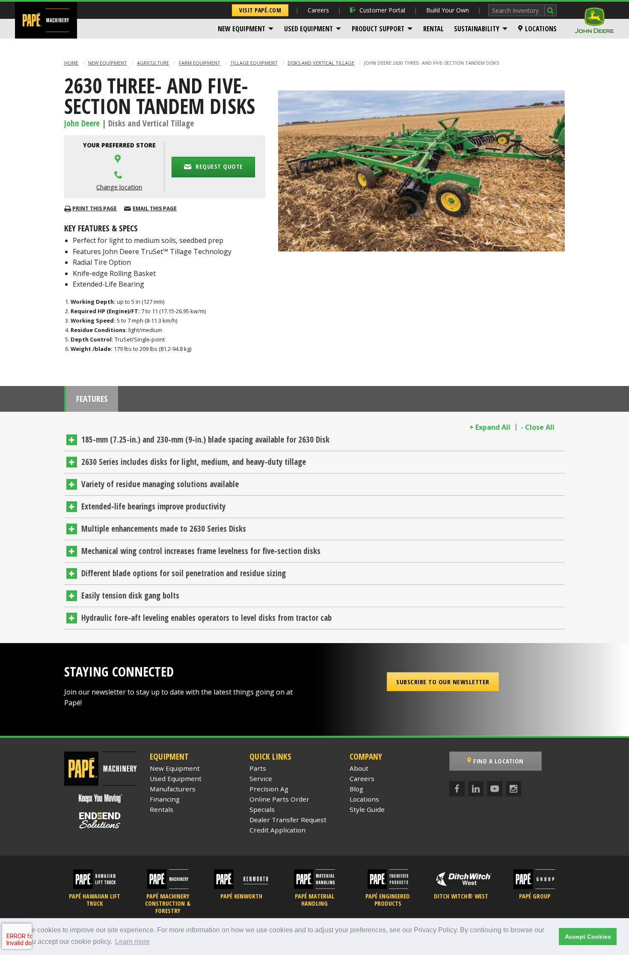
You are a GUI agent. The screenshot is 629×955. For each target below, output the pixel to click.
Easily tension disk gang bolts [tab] (130, 595)
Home (71, 63)
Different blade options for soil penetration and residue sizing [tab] (183, 573)
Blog (356, 788)
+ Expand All (489, 427)
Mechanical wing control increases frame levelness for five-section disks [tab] (200, 551)
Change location (119, 187)
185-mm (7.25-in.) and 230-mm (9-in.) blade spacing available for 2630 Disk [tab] (205, 439)
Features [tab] (92, 398)
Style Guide (367, 809)
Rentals (161, 809)
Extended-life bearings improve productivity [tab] (153, 506)
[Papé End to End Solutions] (100, 820)
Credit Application (277, 830)
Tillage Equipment (254, 63)
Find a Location (498, 761)
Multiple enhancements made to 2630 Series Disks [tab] (163, 528)
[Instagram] (513, 788)
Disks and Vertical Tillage (321, 63)
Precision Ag (268, 788)
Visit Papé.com (260, 10)
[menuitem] (246, 28)
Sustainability (476, 28)
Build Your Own (447, 10)
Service (260, 778)
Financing (165, 799)
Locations (541, 28)
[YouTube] (494, 788)
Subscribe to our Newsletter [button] (443, 681)
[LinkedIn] (476, 788)
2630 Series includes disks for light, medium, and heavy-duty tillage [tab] (193, 461)
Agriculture (153, 63)
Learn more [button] (132, 941)
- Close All (538, 427)
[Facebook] (457, 788)
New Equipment (241, 28)
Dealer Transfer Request (287, 819)
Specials (262, 809)
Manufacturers (173, 788)
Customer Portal (382, 10)
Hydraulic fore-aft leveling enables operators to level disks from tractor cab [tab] (206, 617)
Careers (318, 10)
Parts (257, 768)
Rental (433, 28)
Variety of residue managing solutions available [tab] (160, 484)
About (359, 768)
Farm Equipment (199, 63)
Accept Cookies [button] (588, 936)
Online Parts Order (279, 799)
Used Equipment (308, 28)
